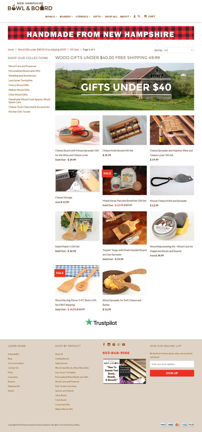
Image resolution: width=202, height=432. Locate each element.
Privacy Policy (74, 425)
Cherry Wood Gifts (19, 85)
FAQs (10, 372)
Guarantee (13, 377)
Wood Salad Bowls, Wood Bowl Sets (72, 368)
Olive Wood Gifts (18, 94)
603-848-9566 (116, 353)
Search (11, 390)
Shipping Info (14, 386)
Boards (66, 16)
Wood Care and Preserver (22, 66)
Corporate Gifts (62, 404)
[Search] (139, 17)
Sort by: (158, 50)
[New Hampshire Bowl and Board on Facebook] (104, 344)
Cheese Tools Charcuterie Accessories (29, 106)
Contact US (13, 368)
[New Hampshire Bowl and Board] (30, 6)
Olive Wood (60, 395)
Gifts (98, 16)
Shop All (111, 16)
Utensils (83, 16)
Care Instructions (16, 363)
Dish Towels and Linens (66, 386)
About (125, 16)
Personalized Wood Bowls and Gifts (71, 377)
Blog (10, 358)
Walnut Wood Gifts (19, 89)
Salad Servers (61, 363)
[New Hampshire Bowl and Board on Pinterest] (113, 344)
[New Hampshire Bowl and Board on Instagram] (108, 344)
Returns (11, 381)
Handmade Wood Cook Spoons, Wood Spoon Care (29, 101)
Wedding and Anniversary (22, 75)
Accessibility (13, 354)
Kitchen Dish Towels (19, 111)
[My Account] (134, 17)
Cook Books (61, 400)
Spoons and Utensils (64, 390)
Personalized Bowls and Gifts (24, 70)
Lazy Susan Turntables (21, 80)
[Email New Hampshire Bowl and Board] (123, 344)
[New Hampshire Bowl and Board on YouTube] (118, 344)
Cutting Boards (62, 358)
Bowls (51, 16)
